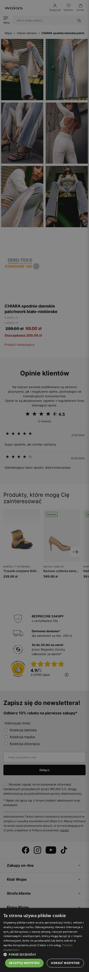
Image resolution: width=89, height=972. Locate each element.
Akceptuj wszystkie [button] (24, 963)
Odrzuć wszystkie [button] (65, 963)
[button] (44, 954)
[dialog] (44, 486)
